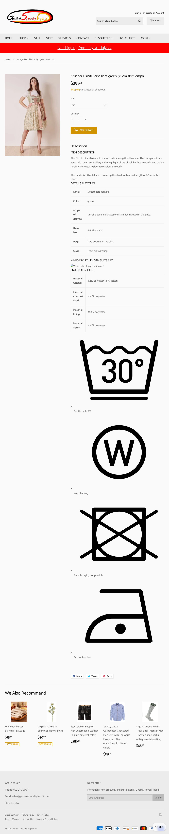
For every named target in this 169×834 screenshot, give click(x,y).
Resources (103, 38)
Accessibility (28, 819)
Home (9, 38)
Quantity (75, 114)
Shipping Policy (12, 815)
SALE (37, 38)
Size (72, 99)
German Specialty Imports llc (24, 828)
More (145, 38)
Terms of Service (12, 819)
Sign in (138, 13)
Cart (158, 21)
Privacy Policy (43, 815)
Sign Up (158, 797)
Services (64, 38)
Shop (23, 38)
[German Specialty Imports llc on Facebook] (160, 815)
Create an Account (155, 13)
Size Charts (127, 38)
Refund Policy (28, 815)
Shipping (75, 89)
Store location (12, 803)
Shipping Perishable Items (47, 819)
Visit (49, 38)
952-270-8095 (20, 790)
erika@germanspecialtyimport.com (30, 796)
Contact (82, 38)
